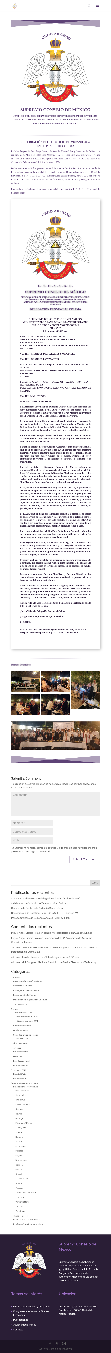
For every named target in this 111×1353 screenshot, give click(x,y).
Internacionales (20, 1065)
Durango (19, 1118)
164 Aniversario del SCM (26, 1021)
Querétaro (20, 1174)
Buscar (95, 883)
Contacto (18, 1329)
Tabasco (19, 1188)
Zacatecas (20, 1211)
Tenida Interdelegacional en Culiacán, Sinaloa (68, 932)
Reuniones (16, 1048)
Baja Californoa (22, 1090)
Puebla (18, 1169)
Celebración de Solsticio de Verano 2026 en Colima (38, 903)
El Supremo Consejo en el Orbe (27, 1219)
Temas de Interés (19, 1216)
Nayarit (18, 1155)
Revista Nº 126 (20, 1078)
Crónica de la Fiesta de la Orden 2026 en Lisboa (37, 908)
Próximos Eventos (21, 1030)
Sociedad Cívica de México (25, 1035)
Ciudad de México (23, 1104)
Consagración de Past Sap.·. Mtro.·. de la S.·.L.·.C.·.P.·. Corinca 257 (44, 913)
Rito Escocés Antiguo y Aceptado (28, 1224)
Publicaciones (20, 1319)
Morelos (19, 1151)
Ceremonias (16, 977)
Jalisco (18, 1142)
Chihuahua (20, 1100)
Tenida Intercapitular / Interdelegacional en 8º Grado (50, 957)
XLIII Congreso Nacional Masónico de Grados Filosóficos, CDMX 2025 (59, 962)
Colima (18, 1114)
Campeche (20, 1095)
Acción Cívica (21, 1039)
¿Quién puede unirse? (24, 1324)
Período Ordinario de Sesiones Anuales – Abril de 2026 (40, 918)
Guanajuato (20, 1128)
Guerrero (19, 1132)
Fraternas (17, 1056)
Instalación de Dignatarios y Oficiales (30, 1000)
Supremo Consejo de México (24, 1083)
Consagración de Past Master (26, 990)
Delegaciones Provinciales (25, 1087)
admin (14, 947)
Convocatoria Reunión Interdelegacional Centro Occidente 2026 (45, 898)
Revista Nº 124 (19, 1074)
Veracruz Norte (22, 1202)
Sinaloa (18, 1183)
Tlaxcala (19, 1197)
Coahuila (19, 1109)
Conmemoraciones (22, 1026)
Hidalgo (19, 1137)
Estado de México (23, 1123)
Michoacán (20, 1146)
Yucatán (19, 1206)
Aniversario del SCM (22, 1013)
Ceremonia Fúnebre (22, 986)
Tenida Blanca (20, 1004)
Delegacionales (20, 1052)
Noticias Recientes (19, 1043)
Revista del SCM (18, 1070)
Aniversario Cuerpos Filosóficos (27, 981)
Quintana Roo (21, 1179)
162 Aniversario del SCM (26, 1016)
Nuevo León (21, 1160)
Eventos (14, 1009)
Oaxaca (19, 1165)
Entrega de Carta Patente (25, 995)
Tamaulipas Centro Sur (25, 1193)
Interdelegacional (21, 1061)
